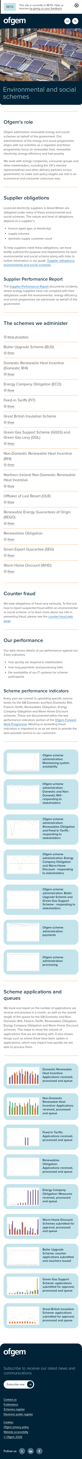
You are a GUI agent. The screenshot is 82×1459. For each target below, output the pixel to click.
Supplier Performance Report (29, 286)
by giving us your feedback (46, 8)
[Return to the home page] (15, 21)
